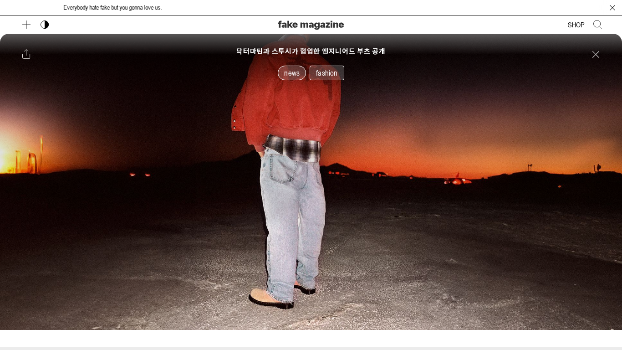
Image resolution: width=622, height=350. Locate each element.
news (292, 72)
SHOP (576, 25)
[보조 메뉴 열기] (26, 25)
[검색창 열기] (598, 25)
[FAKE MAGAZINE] (311, 24)
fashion (326, 72)
